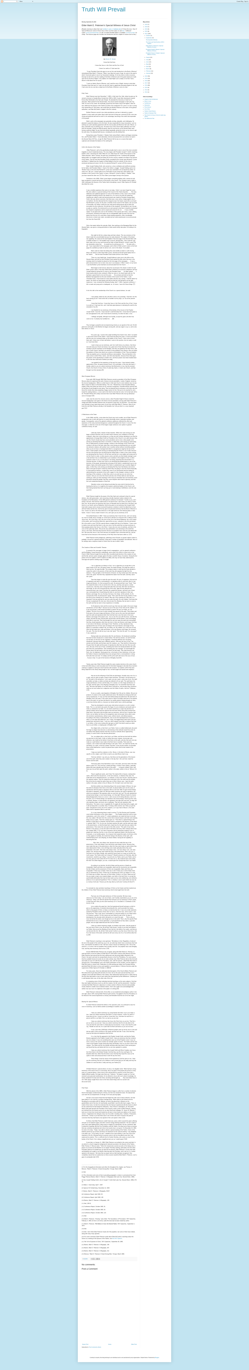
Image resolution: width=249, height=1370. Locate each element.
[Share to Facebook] (97, 1259)
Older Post (134, 1344)
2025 (146, 24)
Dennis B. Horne (110, 59)
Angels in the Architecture (151, 99)
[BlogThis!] (94, 1259)
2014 (146, 90)
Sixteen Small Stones (150, 111)
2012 (146, 92)
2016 (146, 85)
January (148, 73)
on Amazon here (130, 32)
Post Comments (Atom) (95, 1347)
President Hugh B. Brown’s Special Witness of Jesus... (155, 50)
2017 (146, 83)
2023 (146, 29)
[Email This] (92, 1259)
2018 (146, 80)
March (148, 68)
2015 (146, 87)
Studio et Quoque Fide (150, 113)
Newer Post (85, 1344)
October (148, 35)
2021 (146, 33)
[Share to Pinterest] (99, 1259)
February (148, 71)
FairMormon (147, 103)
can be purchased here (92, 32)
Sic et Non (147, 109)
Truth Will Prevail (103, 9)
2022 (146, 31)
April (147, 66)
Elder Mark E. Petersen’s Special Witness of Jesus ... (154, 46)
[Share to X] (95, 1259)
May (147, 64)
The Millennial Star (149, 118)
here (123, 31)
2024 (146, 26)
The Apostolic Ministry (151, 40)
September (149, 38)
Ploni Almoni (147, 107)
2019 (146, 78)
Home (109, 1344)
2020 (146, 76)
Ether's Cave (147, 101)
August (148, 57)
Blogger (157, 1357)
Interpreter (147, 105)
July (147, 59)
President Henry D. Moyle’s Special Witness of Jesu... (155, 53)
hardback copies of (112, 29)
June (147, 62)
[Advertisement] (109, 1327)
